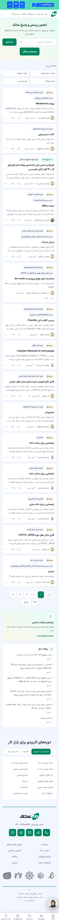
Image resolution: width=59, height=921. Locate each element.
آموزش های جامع (14, 844)
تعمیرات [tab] (25, 751)
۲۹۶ (34, 602)
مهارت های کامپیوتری (45, 781)
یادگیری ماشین (22, 775)
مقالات (14, 856)
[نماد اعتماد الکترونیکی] (52, 875)
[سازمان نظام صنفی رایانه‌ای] (18, 875)
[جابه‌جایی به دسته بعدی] (5, 751)
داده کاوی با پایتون (46, 775)
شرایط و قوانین (44, 856)
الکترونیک (24, 787)
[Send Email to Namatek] (29, 832)
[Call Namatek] (46, 832)
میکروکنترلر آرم (47, 793)
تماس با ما (44, 850)
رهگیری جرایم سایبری (45, 787)
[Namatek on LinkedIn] (21, 832)
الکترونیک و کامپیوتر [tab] (41, 751)
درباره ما (44, 844)
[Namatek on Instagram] (12, 832)
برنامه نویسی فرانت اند (19, 763)
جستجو (9, 42)
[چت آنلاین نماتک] (53, 903)
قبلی (49, 594)
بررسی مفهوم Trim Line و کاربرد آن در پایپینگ (34, 654)
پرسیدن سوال (29, 51)
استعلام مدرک (45, 862)
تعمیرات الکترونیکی (20, 793)
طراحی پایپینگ (46, 718)
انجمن (14, 862)
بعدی (26, 602)
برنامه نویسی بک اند (45, 763)
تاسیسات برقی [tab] (12, 751)
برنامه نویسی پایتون (20, 769)
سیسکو (25, 781)
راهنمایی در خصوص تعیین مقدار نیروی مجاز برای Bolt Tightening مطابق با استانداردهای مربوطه (31, 666)
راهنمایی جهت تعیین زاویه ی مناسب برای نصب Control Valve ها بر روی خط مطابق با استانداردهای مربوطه (30, 693)
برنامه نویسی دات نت (45, 769)
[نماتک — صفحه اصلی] (54, 14)
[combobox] (43, 73)
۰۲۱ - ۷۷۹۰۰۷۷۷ (23, 824)
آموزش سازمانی (14, 850)
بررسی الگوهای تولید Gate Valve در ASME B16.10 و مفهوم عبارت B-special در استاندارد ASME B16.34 (29, 680)
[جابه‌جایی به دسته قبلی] (54, 751)
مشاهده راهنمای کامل (45, 636)
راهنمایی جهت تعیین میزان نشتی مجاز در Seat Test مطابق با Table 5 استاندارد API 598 (28, 706)
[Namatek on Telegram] (38, 832)
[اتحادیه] (40, 875)
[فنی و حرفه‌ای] (7, 875)
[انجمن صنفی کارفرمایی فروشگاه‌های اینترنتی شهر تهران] (29, 875)
